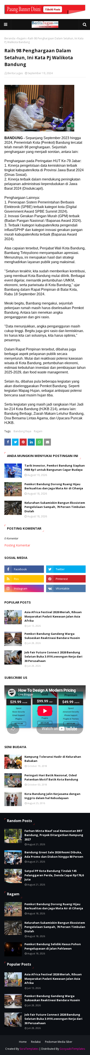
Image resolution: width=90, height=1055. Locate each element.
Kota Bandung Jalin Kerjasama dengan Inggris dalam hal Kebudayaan (52, 796)
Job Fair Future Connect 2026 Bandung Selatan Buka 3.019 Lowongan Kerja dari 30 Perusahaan (53, 656)
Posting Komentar (17, 545)
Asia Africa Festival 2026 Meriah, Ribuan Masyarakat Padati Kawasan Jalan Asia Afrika (53, 616)
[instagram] (24, 588)
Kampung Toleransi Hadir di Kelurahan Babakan (52, 759)
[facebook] (24, 569)
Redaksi (36, 1042)
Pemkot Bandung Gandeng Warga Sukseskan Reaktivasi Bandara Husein (52, 636)
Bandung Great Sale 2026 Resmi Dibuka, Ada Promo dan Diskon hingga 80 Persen (53, 854)
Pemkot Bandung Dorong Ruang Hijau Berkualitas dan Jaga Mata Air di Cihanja (53, 486)
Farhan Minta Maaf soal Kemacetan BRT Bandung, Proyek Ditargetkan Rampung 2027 (53, 835)
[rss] (24, 579)
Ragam (21, 38)
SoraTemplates (29, 1049)
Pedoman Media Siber (58, 1042)
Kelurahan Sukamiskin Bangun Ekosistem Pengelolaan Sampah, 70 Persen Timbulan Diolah (54, 507)
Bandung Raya (22, 431)
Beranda (9, 38)
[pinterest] (66, 579)
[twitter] (66, 569)
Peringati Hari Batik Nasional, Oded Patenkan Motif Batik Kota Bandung (51, 777)
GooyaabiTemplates (72, 1049)
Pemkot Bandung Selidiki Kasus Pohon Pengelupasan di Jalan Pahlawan (52, 946)
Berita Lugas (15, 73)
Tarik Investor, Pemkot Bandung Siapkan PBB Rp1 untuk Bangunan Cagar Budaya (54, 468)
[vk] (66, 588)
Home (23, 1042)
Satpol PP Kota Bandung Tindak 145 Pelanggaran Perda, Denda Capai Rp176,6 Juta (54, 875)
